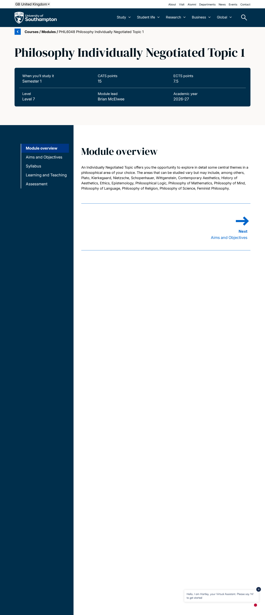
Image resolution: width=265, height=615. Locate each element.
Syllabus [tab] (33, 166)
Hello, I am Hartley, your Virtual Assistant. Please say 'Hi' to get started (220, 595)
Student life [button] (146, 17)
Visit (181, 4)
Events (233, 4)
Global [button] (222, 17)
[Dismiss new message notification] (258, 589)
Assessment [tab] (36, 184)
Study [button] (121, 17)
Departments (207, 4)
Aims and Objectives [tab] (44, 157)
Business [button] (199, 17)
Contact (245, 4)
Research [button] (173, 17)
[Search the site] (242, 17)
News (222, 4)
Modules (49, 32)
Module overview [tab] (41, 148)
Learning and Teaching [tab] (46, 175)
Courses (32, 32)
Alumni (192, 4)
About (172, 4)
